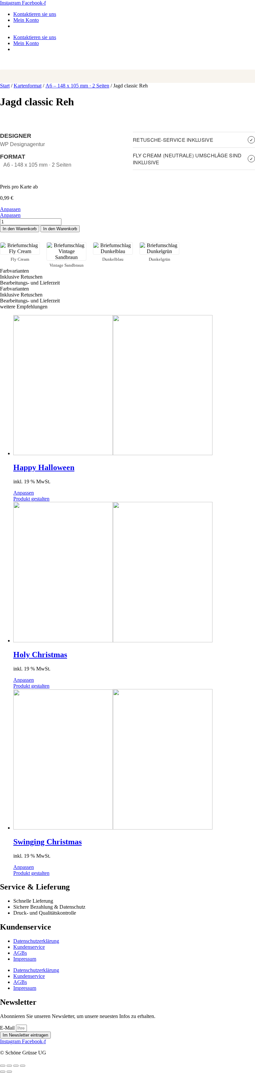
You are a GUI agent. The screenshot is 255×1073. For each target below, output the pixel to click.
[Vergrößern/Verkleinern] (2, 1066)
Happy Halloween (43, 467)
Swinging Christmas (47, 841)
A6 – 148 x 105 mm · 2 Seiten (77, 85)
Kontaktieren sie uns (34, 14)
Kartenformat (28, 85)
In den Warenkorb (20, 228)
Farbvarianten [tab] (14, 271)
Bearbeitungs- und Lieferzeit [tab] (30, 283)
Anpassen (10, 209)
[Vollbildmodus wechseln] (9, 1066)
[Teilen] (16, 1066)
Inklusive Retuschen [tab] (21, 277)
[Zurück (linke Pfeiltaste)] (2, 1072)
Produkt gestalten (31, 499)
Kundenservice (29, 947)
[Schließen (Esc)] (22, 1066)
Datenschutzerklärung (36, 941)
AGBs (20, 953)
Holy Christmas (40, 654)
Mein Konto (26, 20)
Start (5, 85)
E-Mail (8, 1028)
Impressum (24, 959)
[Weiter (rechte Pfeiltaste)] (9, 1072)
